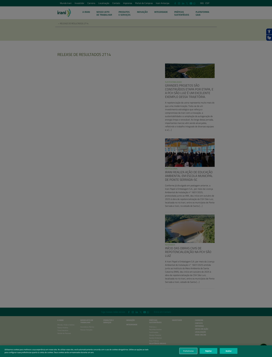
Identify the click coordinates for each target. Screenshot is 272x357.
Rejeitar (208, 350)
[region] (136, 351)
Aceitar (229, 350)
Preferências (188, 350)
